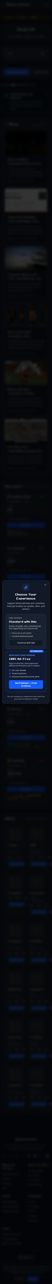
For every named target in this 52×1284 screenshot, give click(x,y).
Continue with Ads (26, 642)
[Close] (45, 585)
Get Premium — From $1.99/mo (26, 684)
